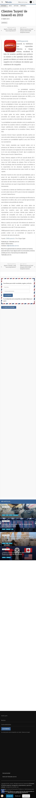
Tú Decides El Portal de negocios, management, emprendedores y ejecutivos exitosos (17, 785)
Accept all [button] (9, 796)
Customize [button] (26, 796)
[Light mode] (31, 2)
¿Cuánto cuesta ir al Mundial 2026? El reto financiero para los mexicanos (16, 553)
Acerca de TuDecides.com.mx (9, 776)
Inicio (10, 5)
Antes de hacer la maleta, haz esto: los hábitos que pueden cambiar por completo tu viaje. (17, 511)
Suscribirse (8, 295)
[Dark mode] (34, 2)
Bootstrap (3, 789)
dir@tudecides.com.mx (13, 245)
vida (12, 529)
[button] (31, 506)
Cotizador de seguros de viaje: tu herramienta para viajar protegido (17, 525)
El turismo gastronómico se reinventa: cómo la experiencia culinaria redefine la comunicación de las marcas (18, 538)
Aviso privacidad (6, 773)
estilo (10, 543)
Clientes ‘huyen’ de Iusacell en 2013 (14, 13)
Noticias (16, 5)
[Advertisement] (18, 384)
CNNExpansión (22, 41)
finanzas (8, 529)
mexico (3, 557)
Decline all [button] (17, 796)
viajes (3, 529)
